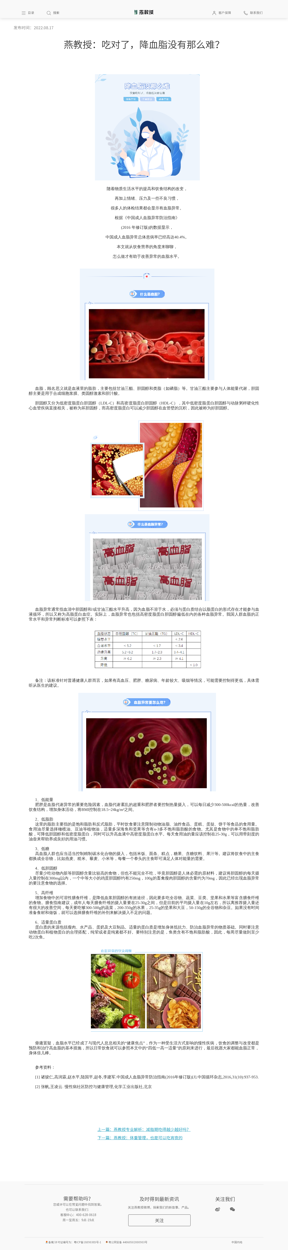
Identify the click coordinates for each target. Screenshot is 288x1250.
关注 (159, 1220)
